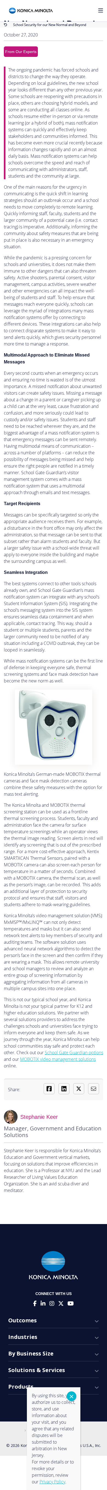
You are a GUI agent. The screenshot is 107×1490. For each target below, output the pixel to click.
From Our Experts (20, 51)
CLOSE (71, 1396)
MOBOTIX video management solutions (58, 1059)
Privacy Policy (52, 1482)
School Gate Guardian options (74, 1052)
